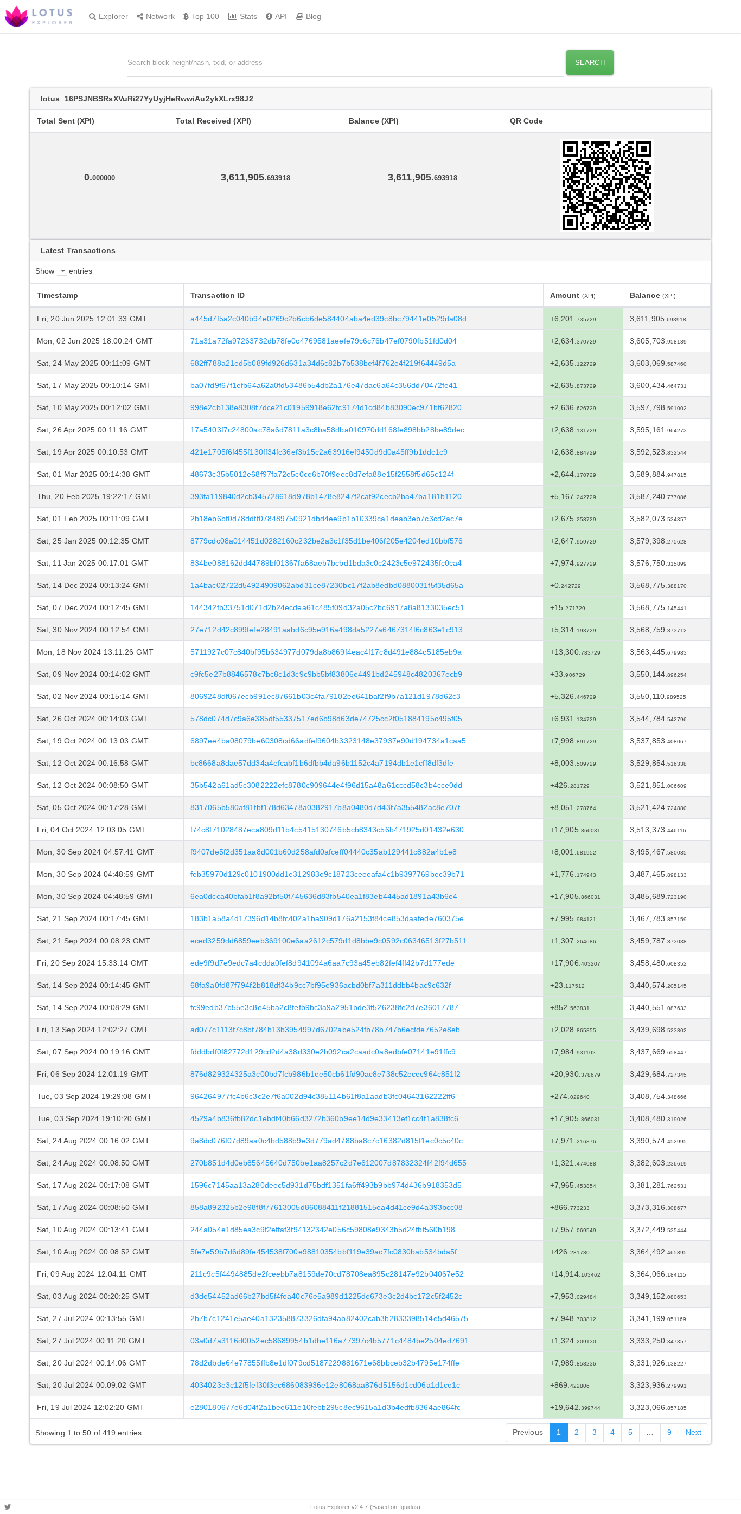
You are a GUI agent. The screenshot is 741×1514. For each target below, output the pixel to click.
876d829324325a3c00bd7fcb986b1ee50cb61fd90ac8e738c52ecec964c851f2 (325, 1074)
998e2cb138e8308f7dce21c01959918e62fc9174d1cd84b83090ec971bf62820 (326, 407)
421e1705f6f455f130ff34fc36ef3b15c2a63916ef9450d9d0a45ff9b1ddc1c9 (319, 452)
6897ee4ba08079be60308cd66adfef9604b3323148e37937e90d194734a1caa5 (328, 740)
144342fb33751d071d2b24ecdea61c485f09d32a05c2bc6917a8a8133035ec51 (327, 607)
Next (693, 1432)
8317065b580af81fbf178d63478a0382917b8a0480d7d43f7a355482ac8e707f (325, 807)
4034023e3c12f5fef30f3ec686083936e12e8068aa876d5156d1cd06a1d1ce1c (325, 1385)
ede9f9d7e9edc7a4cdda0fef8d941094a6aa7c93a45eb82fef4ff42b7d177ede (322, 963)
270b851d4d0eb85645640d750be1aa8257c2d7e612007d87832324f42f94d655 (328, 1163)
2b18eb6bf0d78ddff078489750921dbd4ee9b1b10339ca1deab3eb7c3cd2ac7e (326, 518)
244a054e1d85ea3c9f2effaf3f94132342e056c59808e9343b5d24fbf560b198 (322, 1229)
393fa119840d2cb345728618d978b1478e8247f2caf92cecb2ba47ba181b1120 (326, 496)
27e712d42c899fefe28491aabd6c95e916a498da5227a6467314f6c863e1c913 (326, 629)
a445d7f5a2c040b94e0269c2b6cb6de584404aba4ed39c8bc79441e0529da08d (328, 318)
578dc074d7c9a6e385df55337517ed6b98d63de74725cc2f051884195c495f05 (326, 718)
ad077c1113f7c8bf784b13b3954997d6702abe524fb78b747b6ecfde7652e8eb (325, 1029)
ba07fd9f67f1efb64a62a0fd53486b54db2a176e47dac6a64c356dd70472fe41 (323, 385)
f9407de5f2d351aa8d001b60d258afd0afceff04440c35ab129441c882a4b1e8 (323, 851)
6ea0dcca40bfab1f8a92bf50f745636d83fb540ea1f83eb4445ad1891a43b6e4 (323, 896)
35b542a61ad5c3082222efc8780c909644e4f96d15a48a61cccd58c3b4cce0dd (326, 785)
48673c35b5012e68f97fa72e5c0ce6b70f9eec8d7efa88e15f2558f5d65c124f (321, 474)
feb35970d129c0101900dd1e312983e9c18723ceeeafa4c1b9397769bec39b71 (327, 874)
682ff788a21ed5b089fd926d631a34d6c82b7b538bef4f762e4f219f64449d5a (323, 363)
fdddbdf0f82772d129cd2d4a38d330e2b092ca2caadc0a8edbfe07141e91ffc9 (323, 1051)
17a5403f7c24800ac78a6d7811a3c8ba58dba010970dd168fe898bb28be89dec (327, 429)
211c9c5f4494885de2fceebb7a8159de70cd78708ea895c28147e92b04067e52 (327, 1274)
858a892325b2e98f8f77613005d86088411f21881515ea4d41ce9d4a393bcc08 (326, 1207)
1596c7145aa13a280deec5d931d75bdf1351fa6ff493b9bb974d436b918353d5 (326, 1185)
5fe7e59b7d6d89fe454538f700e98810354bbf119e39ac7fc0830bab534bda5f (323, 1251)
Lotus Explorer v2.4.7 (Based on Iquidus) (365, 1507)
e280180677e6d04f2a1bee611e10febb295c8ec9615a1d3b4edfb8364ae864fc (325, 1407)
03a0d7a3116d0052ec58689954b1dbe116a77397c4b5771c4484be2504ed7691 (329, 1340)
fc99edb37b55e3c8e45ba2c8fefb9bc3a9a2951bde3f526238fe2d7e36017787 (324, 1007)
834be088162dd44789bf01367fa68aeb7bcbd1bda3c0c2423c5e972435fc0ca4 (326, 563)
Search (590, 63)
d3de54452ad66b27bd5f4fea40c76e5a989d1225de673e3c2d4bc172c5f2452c (326, 1296)
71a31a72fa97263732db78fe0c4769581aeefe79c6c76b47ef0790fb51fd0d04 (323, 341)
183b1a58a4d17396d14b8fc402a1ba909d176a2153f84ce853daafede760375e (327, 918)
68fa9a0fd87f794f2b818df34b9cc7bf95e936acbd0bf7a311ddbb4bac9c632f (320, 985)
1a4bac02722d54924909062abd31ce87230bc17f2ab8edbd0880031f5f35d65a (326, 585)
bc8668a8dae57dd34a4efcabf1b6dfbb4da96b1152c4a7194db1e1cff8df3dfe (321, 763)
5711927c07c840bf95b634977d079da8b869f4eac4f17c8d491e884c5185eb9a (326, 652)
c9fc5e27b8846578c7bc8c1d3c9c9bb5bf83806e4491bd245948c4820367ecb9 (326, 674)
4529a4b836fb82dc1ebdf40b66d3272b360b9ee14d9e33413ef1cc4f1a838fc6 (324, 1118)
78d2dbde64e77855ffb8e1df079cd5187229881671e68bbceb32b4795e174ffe (324, 1362)
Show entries (63, 271)
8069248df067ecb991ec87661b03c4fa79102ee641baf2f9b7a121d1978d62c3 (325, 696)
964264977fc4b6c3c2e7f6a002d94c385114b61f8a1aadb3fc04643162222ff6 (322, 1096)
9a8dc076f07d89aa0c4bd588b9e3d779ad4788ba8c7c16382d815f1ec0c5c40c (326, 1140)
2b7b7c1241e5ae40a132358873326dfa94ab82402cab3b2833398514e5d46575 (329, 1318)
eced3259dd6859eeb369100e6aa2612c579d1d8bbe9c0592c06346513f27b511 (328, 940)
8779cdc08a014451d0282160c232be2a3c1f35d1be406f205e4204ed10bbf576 (326, 540)
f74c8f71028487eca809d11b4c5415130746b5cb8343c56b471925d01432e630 (327, 829)
